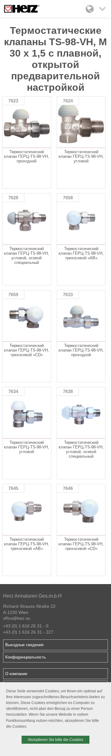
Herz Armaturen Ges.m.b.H (32, 596)
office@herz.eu (16, 618)
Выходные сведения (24, 645)
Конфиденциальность (25, 657)
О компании (16, 673)
